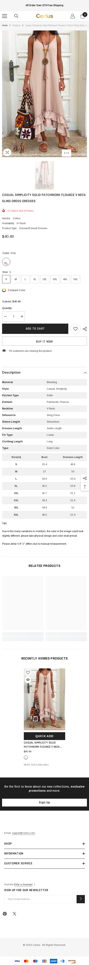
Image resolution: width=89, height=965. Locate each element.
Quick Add (44, 736)
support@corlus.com (23, 833)
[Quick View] (28, 680)
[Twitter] (14, 913)
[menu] (4, 16)
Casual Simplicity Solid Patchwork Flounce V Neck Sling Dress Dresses (42, 745)
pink (26, 757)
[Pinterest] (4, 913)
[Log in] (72, 16)
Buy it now (44, 341)
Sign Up (44, 802)
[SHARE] (84, 329)
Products (16, 25)
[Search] (16, 16)
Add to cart (35, 328)
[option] (44, 93)
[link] (22, 634)
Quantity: (7, 308)
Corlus (16, 218)
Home (5, 25)
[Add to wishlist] (75, 329)
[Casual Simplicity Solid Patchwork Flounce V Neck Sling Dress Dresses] (44, 699)
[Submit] (81, 899)
